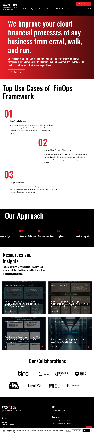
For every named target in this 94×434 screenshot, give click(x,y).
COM (14, 4)
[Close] (92, 431)
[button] (25, 8)
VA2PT (6, 4)
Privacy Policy (6, 427)
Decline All (77, 431)
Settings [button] (68, 431)
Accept (86, 431)
